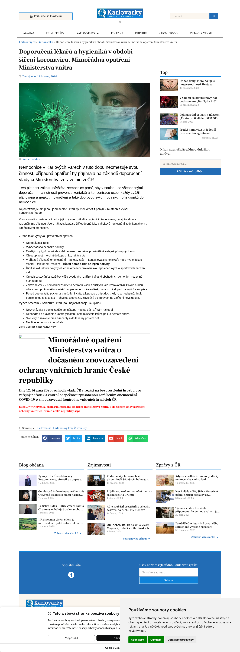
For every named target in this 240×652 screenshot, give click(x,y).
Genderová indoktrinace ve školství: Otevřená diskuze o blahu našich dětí (61, 495)
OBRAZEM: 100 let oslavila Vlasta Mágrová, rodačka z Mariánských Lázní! (128, 528)
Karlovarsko (45, 42)
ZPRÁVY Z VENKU (201, 33)
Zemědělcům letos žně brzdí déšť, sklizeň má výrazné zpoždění (196, 525)
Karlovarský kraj (63, 428)
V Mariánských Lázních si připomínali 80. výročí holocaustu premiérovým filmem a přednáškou (129, 479)
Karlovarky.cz (27, 42)
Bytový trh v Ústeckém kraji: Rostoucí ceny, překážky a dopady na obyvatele (59, 479)
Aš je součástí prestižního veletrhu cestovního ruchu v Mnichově (128, 508)
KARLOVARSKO (85, 33)
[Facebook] (120, 22)
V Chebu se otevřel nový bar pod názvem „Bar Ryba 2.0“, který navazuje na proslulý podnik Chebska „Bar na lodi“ (199, 103)
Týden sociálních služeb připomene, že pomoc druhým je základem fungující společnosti (196, 511)
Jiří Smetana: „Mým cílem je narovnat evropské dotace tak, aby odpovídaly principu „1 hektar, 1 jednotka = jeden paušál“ (60, 525)
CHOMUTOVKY (168, 33)
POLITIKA (117, 33)
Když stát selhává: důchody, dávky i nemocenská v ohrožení (197, 477)
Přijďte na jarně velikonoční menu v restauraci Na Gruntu (129, 493)
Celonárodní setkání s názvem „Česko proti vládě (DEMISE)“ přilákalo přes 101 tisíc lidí (199, 118)
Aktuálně (28, 33)
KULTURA (141, 33)
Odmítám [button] (155, 639)
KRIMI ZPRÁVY (55, 33)
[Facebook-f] (71, 575)
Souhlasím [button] (137, 639)
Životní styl (81, 428)
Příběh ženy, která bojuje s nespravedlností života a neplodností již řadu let (197, 84)
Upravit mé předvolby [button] (181, 639)
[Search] (213, 16)
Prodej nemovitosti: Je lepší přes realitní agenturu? (198, 131)
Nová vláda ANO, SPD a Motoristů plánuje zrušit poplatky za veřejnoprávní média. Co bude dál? (197, 495)
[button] (52, 438)
